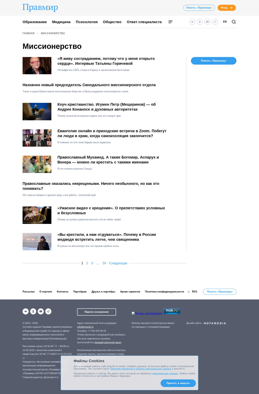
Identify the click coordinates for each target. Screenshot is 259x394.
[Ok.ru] (200, 22)
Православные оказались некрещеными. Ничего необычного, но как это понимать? (91, 186)
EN (225, 21)
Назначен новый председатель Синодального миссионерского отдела (89, 85)
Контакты (62, 291)
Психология (87, 22)
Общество (112, 22)
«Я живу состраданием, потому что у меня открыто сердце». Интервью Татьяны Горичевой (106, 61)
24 (104, 263)
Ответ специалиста (144, 22)
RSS (194, 291)
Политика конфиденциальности (164, 291)
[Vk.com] (192, 22)
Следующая (118, 263)
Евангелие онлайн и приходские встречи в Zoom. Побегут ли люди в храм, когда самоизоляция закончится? (111, 133)
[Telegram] (215, 22)
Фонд (224, 7)
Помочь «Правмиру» (199, 7)
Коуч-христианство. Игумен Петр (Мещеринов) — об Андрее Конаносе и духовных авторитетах (106, 106)
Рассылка (29, 291)
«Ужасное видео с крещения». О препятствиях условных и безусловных (111, 210)
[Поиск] (234, 22)
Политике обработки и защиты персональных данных (140, 368)
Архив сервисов (130, 291)
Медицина (61, 22)
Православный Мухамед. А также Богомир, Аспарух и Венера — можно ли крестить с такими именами (108, 159)
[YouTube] (207, 22)
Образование (35, 22)
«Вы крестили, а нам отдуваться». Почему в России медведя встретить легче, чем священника (106, 237)
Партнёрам (80, 291)
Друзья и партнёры (103, 291)
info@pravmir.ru (85, 327)
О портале (45, 291)
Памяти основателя (97, 311)
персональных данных (165, 373)
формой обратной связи (108, 342)
